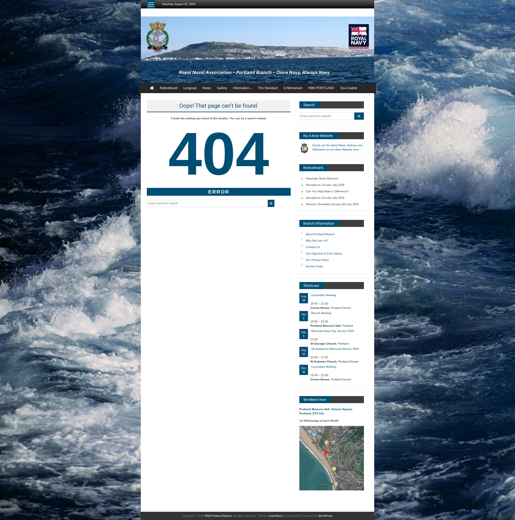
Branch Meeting (321, 313)
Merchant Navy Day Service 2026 (332, 331)
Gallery (222, 88)
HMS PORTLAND (321, 88)
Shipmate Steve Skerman (322, 178)
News (207, 88)
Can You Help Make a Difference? (327, 191)
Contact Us (313, 247)
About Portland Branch (320, 234)
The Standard (268, 88)
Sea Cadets (348, 88)
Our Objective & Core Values (324, 253)
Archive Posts (314, 266)
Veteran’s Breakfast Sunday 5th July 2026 (332, 204)
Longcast (190, 88)
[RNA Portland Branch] (257, 49)
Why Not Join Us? (317, 240)
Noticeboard (168, 88)
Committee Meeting (323, 295)
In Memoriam (293, 88)
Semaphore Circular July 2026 (325, 184)
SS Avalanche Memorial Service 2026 (335, 348)
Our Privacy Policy (317, 260)
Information (241, 88)
